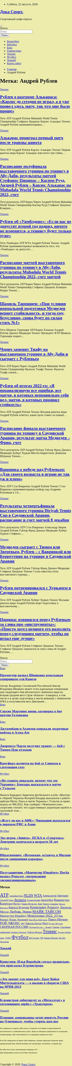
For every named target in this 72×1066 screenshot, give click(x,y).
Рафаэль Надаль (33, 923)
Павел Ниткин (58, 919)
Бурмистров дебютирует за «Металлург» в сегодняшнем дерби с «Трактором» (32, 1002)
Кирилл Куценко (19, 907)
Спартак (55, 927)
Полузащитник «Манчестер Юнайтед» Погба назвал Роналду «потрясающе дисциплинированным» (34, 876)
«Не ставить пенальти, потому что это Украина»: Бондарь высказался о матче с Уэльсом (30, 784)
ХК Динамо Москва (49, 938)
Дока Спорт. (11, 11)
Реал (45, 923)
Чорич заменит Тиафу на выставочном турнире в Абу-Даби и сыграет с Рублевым (34, 354)
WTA (38, 895)
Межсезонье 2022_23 (42, 915)
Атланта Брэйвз (34, 900)
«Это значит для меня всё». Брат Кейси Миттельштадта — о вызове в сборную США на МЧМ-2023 (34, 983)
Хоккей (11, 60)
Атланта (20, 900)
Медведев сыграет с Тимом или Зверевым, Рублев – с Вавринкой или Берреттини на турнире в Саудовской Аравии (35, 554)
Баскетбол (13, 41)
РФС (23, 924)
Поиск (4, 28)
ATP (4, 895)
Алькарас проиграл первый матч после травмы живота (31, 140)
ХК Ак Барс (34, 938)
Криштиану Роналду (44, 907)
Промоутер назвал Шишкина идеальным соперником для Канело (31, 677)
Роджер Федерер (56, 924)
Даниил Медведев (29, 904)
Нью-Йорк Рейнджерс (38, 920)
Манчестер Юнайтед (13, 915)
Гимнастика (14, 50)
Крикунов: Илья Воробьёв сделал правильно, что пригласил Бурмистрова (35, 963)
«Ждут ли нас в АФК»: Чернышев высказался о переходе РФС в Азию (35, 822)
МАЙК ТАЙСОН (46, 911)
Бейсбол (12, 44)
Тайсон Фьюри (34, 932)
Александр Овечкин (55, 895)
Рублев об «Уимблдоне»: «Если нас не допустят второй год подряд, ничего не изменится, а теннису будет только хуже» (35, 228)
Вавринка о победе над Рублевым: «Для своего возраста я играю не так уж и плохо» (35, 474)
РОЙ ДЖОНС (10, 923)
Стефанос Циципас (19, 932)
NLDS (28, 895)
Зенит (40, 904)
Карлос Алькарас (50, 904)
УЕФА (8, 938)
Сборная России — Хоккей (40, 927)
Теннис (11, 53)
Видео (16, 903)
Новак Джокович (18, 919)
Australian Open (16, 896)
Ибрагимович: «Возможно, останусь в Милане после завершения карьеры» (35, 857)
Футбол (11, 57)
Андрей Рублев (6, 900)
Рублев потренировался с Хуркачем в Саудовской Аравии (35, 590)
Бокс (10, 47)
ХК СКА (62, 938)
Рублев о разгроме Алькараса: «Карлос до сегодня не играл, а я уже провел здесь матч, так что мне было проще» (35, 104)
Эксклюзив (4, 942)
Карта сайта (14, 63)
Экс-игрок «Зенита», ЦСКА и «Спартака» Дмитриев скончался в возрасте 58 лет (32, 839)
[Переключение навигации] (1, 25)
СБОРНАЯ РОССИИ (14, 927)
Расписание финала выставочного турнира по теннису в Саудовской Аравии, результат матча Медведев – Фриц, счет (35, 435)
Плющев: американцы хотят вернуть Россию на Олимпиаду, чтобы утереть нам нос (34, 1019)
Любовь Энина (20, 911)
